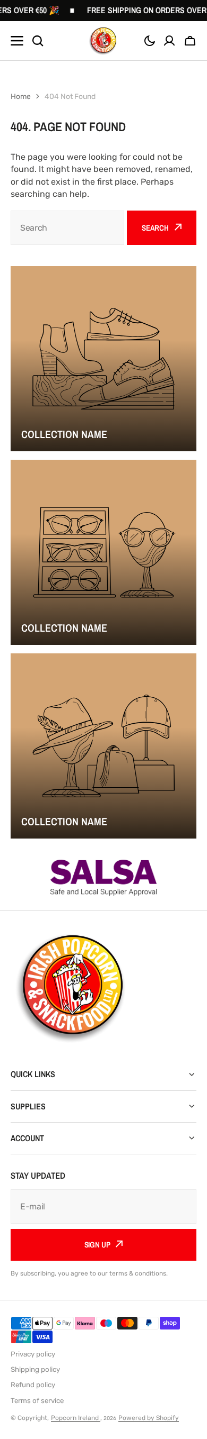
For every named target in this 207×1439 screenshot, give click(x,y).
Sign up (97, 1244)
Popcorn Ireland (75, 1418)
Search (155, 227)
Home (21, 96)
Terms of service (37, 1401)
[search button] (37, 40)
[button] (149, 40)
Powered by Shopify (148, 1418)
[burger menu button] (17, 40)
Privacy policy (33, 1354)
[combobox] (67, 228)
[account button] (169, 40)
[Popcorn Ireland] (103, 41)
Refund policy (33, 1385)
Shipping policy (35, 1369)
